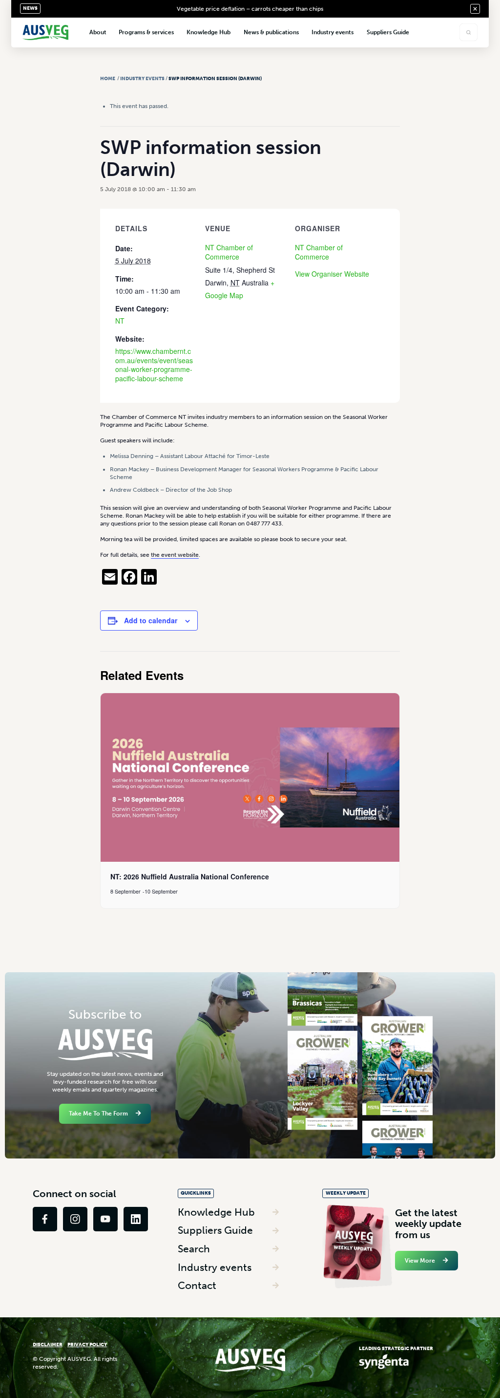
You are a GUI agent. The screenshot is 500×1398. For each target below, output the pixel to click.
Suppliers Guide (215, 1230)
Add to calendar (150, 620)
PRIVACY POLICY (87, 1344)
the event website (175, 554)
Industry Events (142, 78)
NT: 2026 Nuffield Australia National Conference (189, 876)
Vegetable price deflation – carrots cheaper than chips (250, 8)
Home (107, 78)
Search (194, 1249)
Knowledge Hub (216, 1212)
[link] (45, 1219)
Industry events (214, 1267)
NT (120, 321)
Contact (197, 1285)
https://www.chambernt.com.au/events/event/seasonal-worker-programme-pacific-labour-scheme (154, 365)
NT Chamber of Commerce (229, 252)
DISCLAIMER (47, 1344)
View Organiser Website (332, 274)
